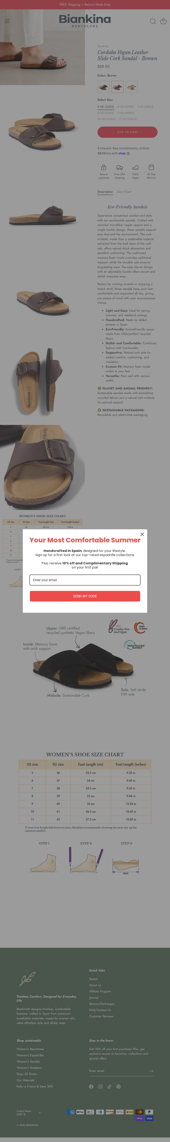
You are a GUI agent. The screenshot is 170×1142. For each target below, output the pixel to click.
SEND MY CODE (85, 596)
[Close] (142, 534)
